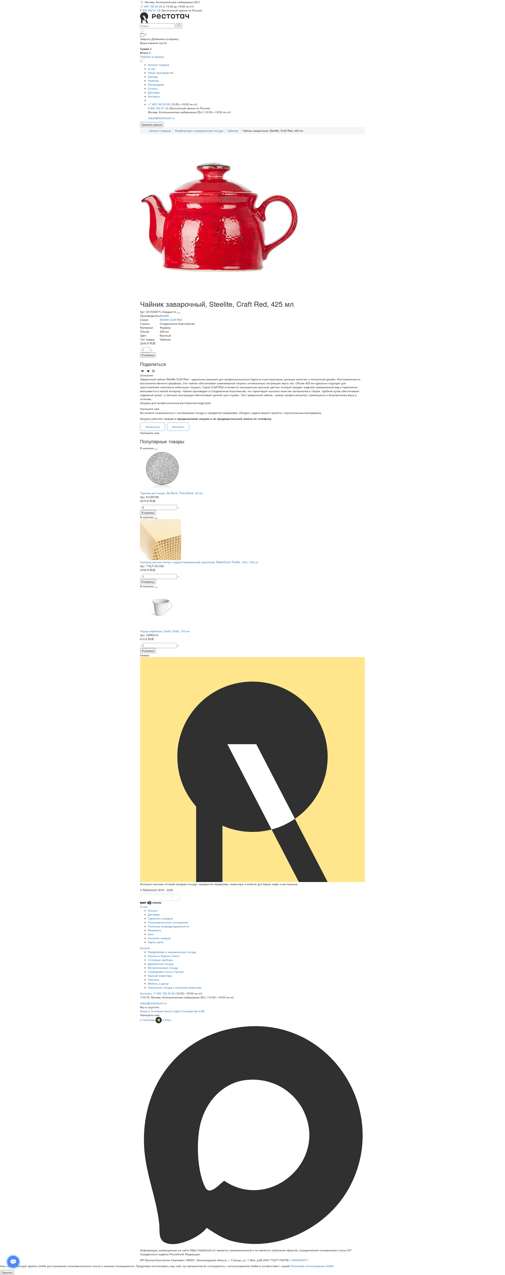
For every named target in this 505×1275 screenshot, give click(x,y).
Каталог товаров (160, 131)
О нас (151, 69)
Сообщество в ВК (193, 1011)
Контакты (154, 96)
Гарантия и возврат (160, 918)
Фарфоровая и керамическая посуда (199, 131)
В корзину (148, 355)
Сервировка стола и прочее (166, 972)
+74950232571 (299, 1260)
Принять (7, 1272)
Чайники (232, 131)
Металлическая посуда (163, 968)
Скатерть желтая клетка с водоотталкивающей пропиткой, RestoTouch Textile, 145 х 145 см (199, 562)
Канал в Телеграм (151, 1011)
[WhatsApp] (153, 371)
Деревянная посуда (161, 964)
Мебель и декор (158, 983)
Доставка (154, 92)
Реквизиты (154, 930)
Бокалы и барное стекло (164, 956)
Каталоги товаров (159, 938)
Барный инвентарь (160, 976)
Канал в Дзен (172, 1011)
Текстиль (153, 979)
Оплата (153, 88)
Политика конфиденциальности (168, 926)
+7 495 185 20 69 (151, 6)
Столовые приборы (160, 960)
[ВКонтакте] (142, 371)
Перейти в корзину (152, 57)
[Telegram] (148, 371)
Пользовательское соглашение (168, 922)
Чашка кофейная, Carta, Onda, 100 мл (165, 631)
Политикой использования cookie (312, 1266)
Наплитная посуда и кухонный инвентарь (175, 987)
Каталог (145, 948)
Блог (151, 934)
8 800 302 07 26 (150, 10)
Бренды (153, 77)
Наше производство (161, 73)
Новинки (153, 80)
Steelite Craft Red (171, 320)
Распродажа (156, 84)
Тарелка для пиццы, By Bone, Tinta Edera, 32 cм (171, 493)
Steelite (164, 316)
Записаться (152, 427)
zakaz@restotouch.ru (161, 118)
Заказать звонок (152, 124)
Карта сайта (156, 942)
